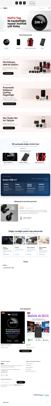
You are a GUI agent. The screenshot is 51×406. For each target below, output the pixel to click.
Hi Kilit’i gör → (29, 254)
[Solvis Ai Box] (38, 327)
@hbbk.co (5, 265)
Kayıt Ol (20, 382)
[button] (2, 346)
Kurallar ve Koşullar (9, 384)
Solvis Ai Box (28, 344)
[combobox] (43, 8)
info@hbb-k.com (4, 372)
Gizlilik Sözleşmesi (29, 363)
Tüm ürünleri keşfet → (8, 73)
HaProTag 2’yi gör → (6, 254)
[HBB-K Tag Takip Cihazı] (21, 218)
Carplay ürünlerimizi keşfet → (9, 103)
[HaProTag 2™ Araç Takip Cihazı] (13, 327)
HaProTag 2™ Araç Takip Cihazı (6, 344)
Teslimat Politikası (29, 367)
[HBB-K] (5, 8)
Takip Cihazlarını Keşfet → (8, 127)
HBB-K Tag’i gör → (42, 254)
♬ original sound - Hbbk (8, 267)
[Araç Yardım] (30, 42)
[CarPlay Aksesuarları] (18, 42)
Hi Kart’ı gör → (17, 254)
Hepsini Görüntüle (25, 350)
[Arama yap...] (39, 8)
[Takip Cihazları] (6, 42)
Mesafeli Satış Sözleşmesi (31, 371)
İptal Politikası (28, 369)
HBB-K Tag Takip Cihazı (27, 217)
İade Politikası (28, 365)
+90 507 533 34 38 (4, 370)
